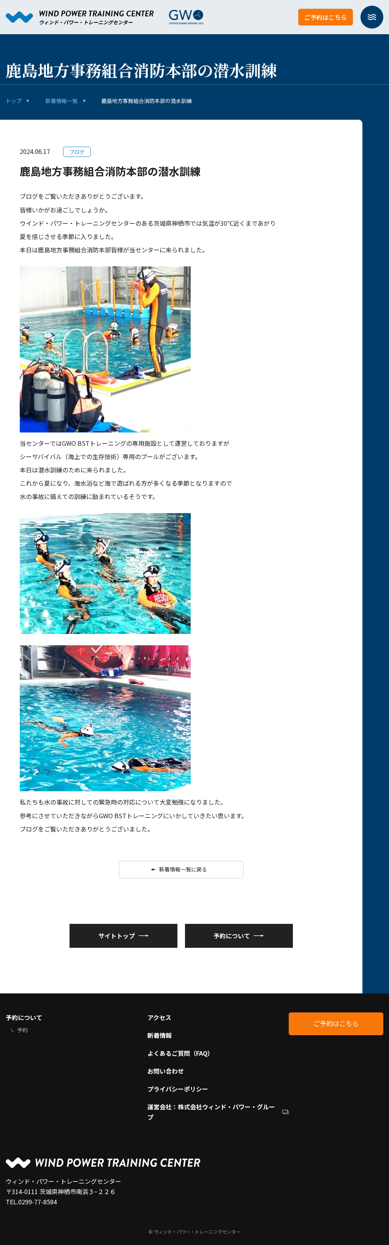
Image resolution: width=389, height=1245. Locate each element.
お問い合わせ (165, 1071)
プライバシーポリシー (177, 1088)
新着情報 (159, 1035)
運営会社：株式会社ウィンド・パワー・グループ (211, 1111)
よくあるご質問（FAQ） (180, 1053)
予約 (22, 1030)
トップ (14, 101)
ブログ (77, 151)
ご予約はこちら (325, 17)
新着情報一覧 (61, 101)
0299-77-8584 (37, 1201)
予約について (24, 1017)
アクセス (159, 1017)
